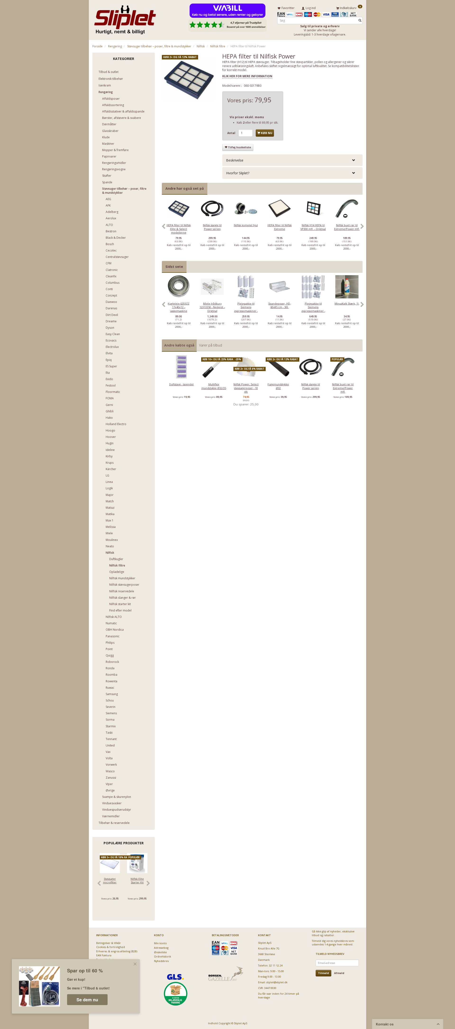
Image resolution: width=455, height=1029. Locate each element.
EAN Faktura (103, 955)
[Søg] (360, 20)
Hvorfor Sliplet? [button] (237, 173)
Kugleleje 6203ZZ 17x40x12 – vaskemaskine (178, 307)
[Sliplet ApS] (125, 18)
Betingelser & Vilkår (108, 943)
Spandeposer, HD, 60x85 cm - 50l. (279, 305)
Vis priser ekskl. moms (247, 117)
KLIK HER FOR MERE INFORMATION (247, 76)
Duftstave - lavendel (181, 384)
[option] (179, 229)
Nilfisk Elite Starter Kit (137, 880)
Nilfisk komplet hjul (246, 225)
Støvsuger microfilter (110, 880)
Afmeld (339, 973)
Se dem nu (87, 1000)
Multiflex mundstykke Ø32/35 (213, 386)
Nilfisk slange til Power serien (212, 226)
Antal (231, 133)
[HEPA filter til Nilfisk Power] (188, 79)
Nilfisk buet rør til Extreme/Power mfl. (346, 226)
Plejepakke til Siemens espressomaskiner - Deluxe (313, 309)
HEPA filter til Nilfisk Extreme (280, 226)
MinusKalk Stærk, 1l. (347, 303)
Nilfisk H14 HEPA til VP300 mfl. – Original (313, 226)
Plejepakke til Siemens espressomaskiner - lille (246, 309)
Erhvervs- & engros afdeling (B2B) (116, 951)
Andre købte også (179, 345)
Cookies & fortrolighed (110, 947)
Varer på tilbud (210, 345)
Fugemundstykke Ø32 (278, 386)
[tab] (292, 160)
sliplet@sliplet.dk (276, 982)
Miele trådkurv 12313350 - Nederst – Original (212, 307)
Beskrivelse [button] (234, 160)
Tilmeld (323, 973)
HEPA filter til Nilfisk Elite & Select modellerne (179, 228)
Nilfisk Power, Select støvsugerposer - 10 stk (246, 387)
